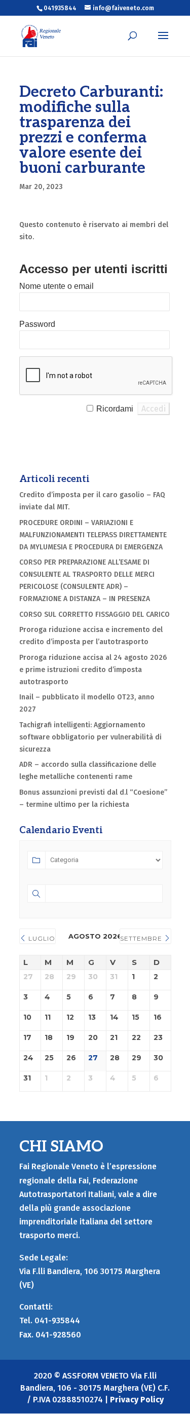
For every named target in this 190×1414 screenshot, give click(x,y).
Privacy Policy (137, 1399)
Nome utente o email (56, 286)
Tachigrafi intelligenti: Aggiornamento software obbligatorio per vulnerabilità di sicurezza (90, 737)
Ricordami (114, 408)
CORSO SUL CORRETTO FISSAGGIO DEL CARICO (94, 614)
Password (37, 324)
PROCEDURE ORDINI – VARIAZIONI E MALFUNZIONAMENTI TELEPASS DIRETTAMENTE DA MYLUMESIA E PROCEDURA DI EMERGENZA (93, 534)
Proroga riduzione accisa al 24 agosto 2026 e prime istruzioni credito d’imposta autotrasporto (93, 669)
